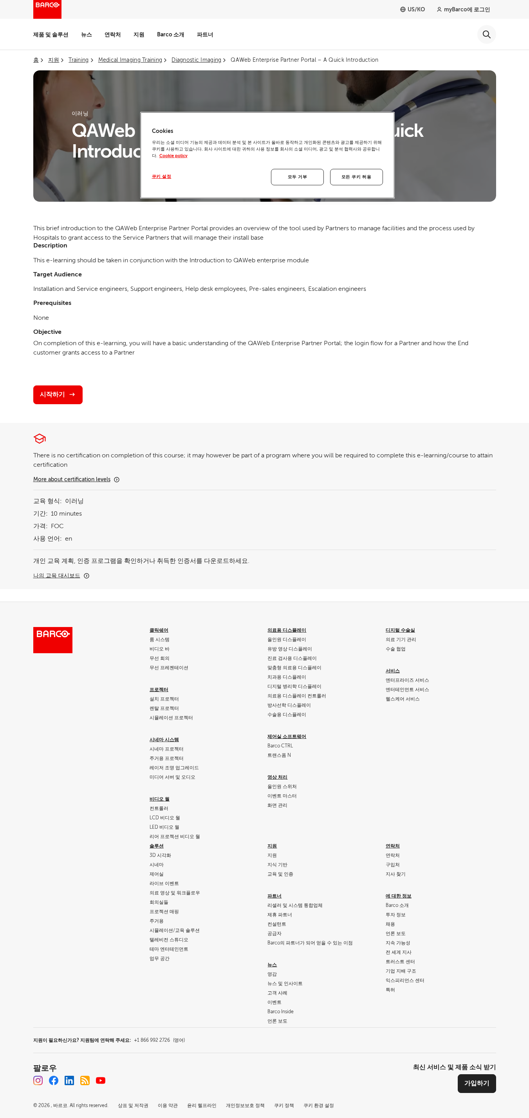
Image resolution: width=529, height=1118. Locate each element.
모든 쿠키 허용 (356, 176)
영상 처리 (277, 777)
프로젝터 (159, 689)
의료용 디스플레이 (286, 630)
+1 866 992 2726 (159, 1040)
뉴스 (86, 34)
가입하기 (476, 1083)
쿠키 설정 (162, 176)
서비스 (393, 671)
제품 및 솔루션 (51, 34)
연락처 (113, 34)
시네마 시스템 (164, 739)
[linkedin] (69, 1080)
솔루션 (157, 846)
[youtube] (100, 1080)
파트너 (205, 34)
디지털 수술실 (400, 630)
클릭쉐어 (159, 630)
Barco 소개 (170, 34)
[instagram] (38, 1080)
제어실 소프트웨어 (286, 736)
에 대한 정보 (399, 896)
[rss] (85, 1080)
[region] (267, 155)
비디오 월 (160, 799)
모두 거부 (297, 176)
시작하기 (52, 394)
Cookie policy (173, 155)
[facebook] (53, 1080)
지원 (139, 34)
